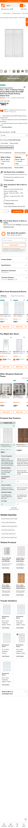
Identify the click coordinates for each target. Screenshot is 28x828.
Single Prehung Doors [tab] (17, 296)
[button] (14, 259)
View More (14, 508)
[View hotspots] (14, 71)
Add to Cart (18, 211)
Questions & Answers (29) (18, 97)
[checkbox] (4, 177)
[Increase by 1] (8, 211)
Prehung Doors (16, 13)
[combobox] (12, 5)
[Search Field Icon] (21, 5)
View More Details (7, 127)
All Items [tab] (3, 296)
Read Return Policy (8, 227)
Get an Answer (14, 245)
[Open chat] (27, 22)
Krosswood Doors (5, 617)
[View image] (1, 71)
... (1, 13)
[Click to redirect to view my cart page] (25, 5)
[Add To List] (26, 211)
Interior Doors (7, 13)
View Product (5, 567)
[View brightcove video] (22, 71)
